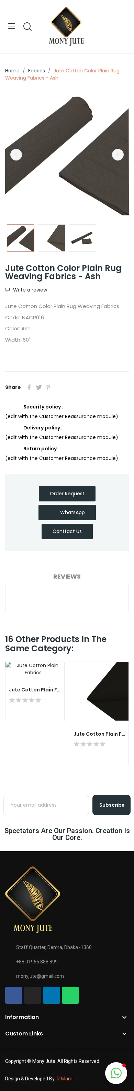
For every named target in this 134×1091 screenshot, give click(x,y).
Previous (16, 155)
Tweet (39, 387)
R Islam (64, 1078)
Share (29, 387)
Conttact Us (67, 531)
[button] (116, 1073)
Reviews (67, 576)
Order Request (67, 493)
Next (118, 155)
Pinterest (48, 387)
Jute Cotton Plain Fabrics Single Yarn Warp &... (35, 690)
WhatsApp (72, 512)
